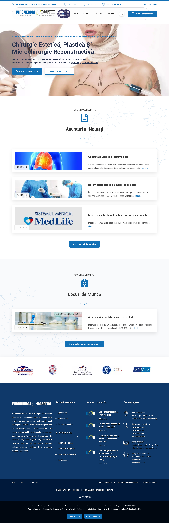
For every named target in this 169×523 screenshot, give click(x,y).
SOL (13, 483)
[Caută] (121, 13)
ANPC (23, 483)
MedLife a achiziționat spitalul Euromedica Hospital (118, 215)
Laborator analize (65, 424)
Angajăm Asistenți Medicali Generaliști (110, 317)
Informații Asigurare (66, 448)
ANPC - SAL (34, 483)
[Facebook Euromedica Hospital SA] (31, 460)
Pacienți (98, 14)
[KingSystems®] (84, 496)
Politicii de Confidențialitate (84, 509)
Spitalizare (62, 413)
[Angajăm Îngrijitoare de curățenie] (48, 321)
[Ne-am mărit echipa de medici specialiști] (48, 189)
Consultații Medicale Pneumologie (108, 156)
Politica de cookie (150, 483)
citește (145, 168)
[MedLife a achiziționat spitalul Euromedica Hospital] (48, 218)
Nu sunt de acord (93, 516)
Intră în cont (152, 4)
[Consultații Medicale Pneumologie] (48, 161)
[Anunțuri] (90, 413)
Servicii (86, 14)
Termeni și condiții (105, 483)
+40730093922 (92, 4)
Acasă (75, 14)
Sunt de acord (74, 516)
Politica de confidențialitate (127, 483)
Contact (111, 14)
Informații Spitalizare (67, 454)
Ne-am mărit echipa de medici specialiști (112, 184)
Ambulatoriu (63, 418)
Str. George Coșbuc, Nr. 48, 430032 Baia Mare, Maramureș (38, 4)
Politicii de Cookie (133, 509)
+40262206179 (73, 4)
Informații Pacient (65, 443)
